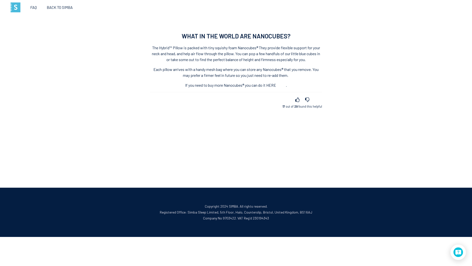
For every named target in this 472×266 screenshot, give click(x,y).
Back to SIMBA (60, 7)
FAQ (33, 7)
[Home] (15, 7)
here (271, 85)
